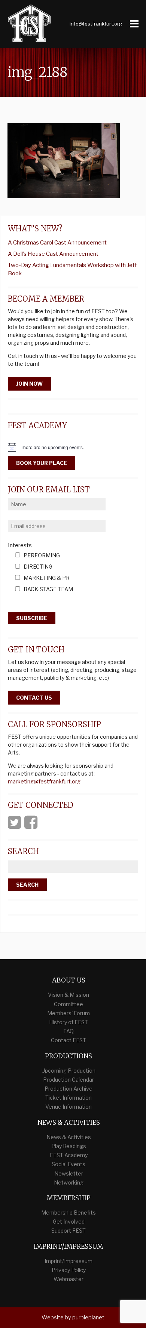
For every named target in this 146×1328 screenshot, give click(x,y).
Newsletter (68, 1173)
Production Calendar (68, 1079)
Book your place (41, 463)
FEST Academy (69, 1155)
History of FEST (68, 1022)
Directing (38, 567)
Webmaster (68, 1279)
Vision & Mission (68, 994)
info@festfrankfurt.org (96, 24)
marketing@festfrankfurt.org (44, 781)
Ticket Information (68, 1097)
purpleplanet (88, 1317)
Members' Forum (68, 1013)
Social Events (68, 1164)
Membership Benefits (68, 1212)
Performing (42, 555)
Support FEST (68, 1230)
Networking (68, 1182)
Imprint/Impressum (68, 1261)
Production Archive (68, 1088)
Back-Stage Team (48, 589)
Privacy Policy (69, 1270)
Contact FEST (68, 1040)
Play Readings (68, 1146)
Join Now (29, 383)
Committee (68, 1004)
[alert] (73, 447)
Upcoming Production (68, 1070)
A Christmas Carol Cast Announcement (57, 242)
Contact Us (34, 697)
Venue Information (68, 1106)
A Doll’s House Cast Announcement (53, 254)
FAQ (68, 1031)
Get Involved (69, 1221)
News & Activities (68, 1137)
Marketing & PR (47, 578)
